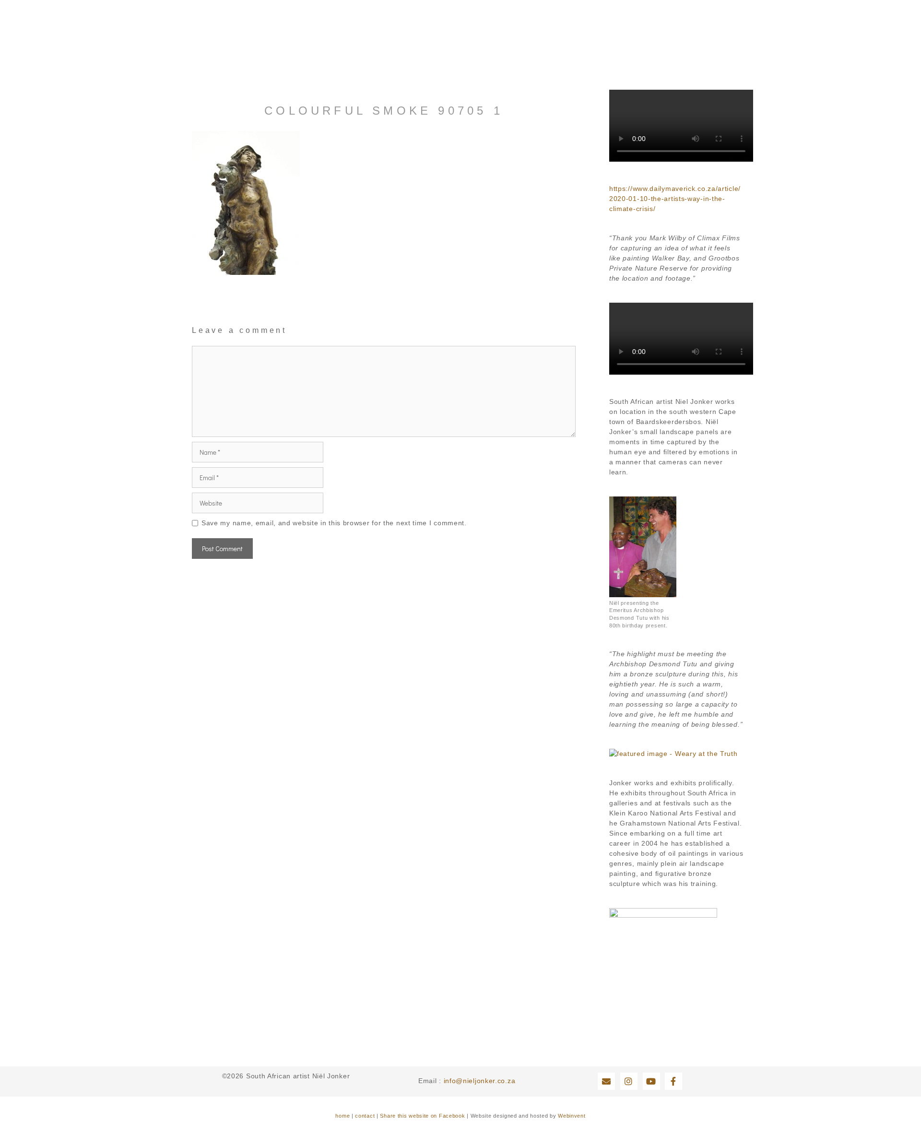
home (342, 1116)
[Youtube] (651, 1081)
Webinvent (571, 1116)
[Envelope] (606, 1081)
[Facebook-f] (673, 1081)
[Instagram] (629, 1081)
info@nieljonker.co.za (480, 1081)
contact (365, 1116)
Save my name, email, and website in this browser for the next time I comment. (334, 523)
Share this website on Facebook (422, 1116)
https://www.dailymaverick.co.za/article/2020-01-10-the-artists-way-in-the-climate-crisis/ (675, 198)
